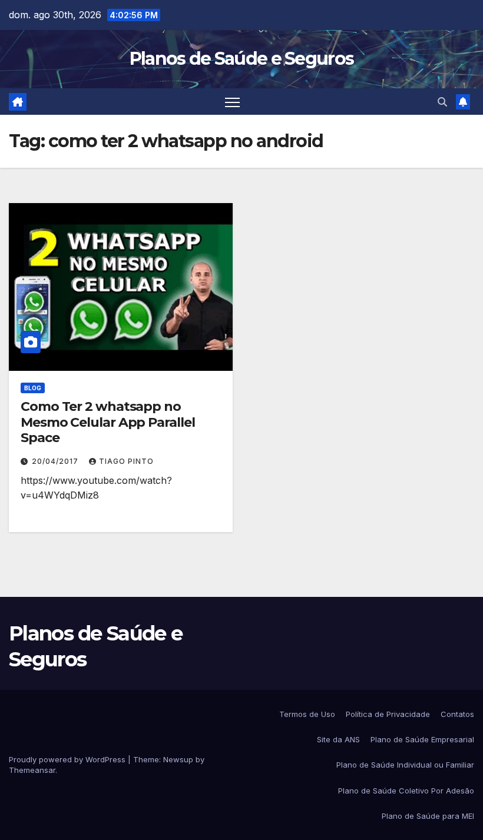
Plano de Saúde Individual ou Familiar (405, 764)
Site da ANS (338, 739)
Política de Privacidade (388, 714)
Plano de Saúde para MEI (428, 816)
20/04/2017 (56, 461)
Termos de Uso (307, 714)
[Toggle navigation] (232, 101)
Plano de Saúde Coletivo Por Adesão (406, 790)
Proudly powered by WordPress (68, 759)
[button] (442, 102)
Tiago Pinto (126, 461)
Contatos (457, 714)
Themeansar (32, 770)
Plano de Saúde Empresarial (422, 739)
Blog (32, 387)
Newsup (178, 759)
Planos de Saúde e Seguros (242, 58)
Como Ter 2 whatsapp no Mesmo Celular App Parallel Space (107, 422)
